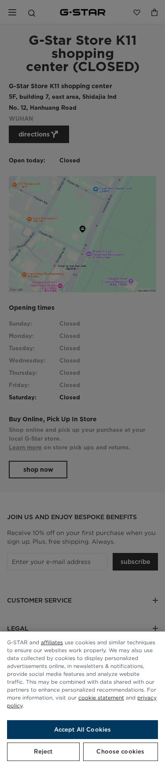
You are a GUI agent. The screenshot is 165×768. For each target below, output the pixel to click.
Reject (43, 751)
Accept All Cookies (82, 729)
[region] (82, 700)
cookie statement (101, 697)
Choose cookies (120, 751)
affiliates (52, 642)
